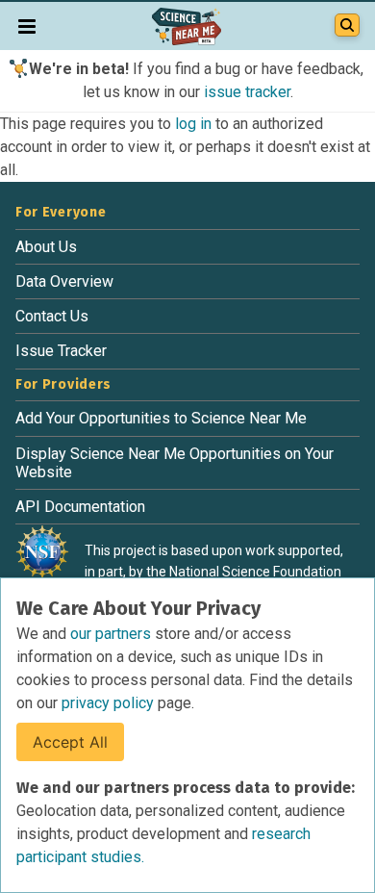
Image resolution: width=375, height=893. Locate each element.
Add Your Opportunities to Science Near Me (161, 418)
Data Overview (64, 281)
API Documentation (80, 507)
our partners (112, 634)
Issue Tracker (61, 351)
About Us (46, 247)
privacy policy (110, 703)
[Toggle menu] (26, 26)
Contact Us (51, 316)
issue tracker (247, 92)
